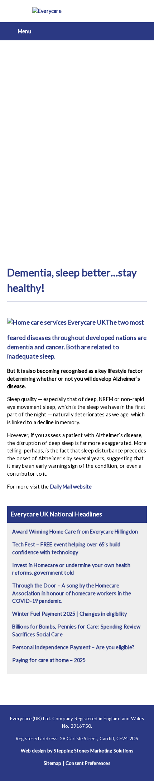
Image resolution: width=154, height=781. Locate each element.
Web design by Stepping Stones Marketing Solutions (77, 751)
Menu (24, 31)
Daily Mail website (71, 487)
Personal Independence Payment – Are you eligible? (73, 647)
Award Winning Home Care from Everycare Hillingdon (75, 532)
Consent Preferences (88, 763)
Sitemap (52, 763)
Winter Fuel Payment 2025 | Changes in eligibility (69, 614)
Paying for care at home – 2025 (49, 660)
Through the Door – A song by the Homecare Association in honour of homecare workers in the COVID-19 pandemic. (71, 593)
